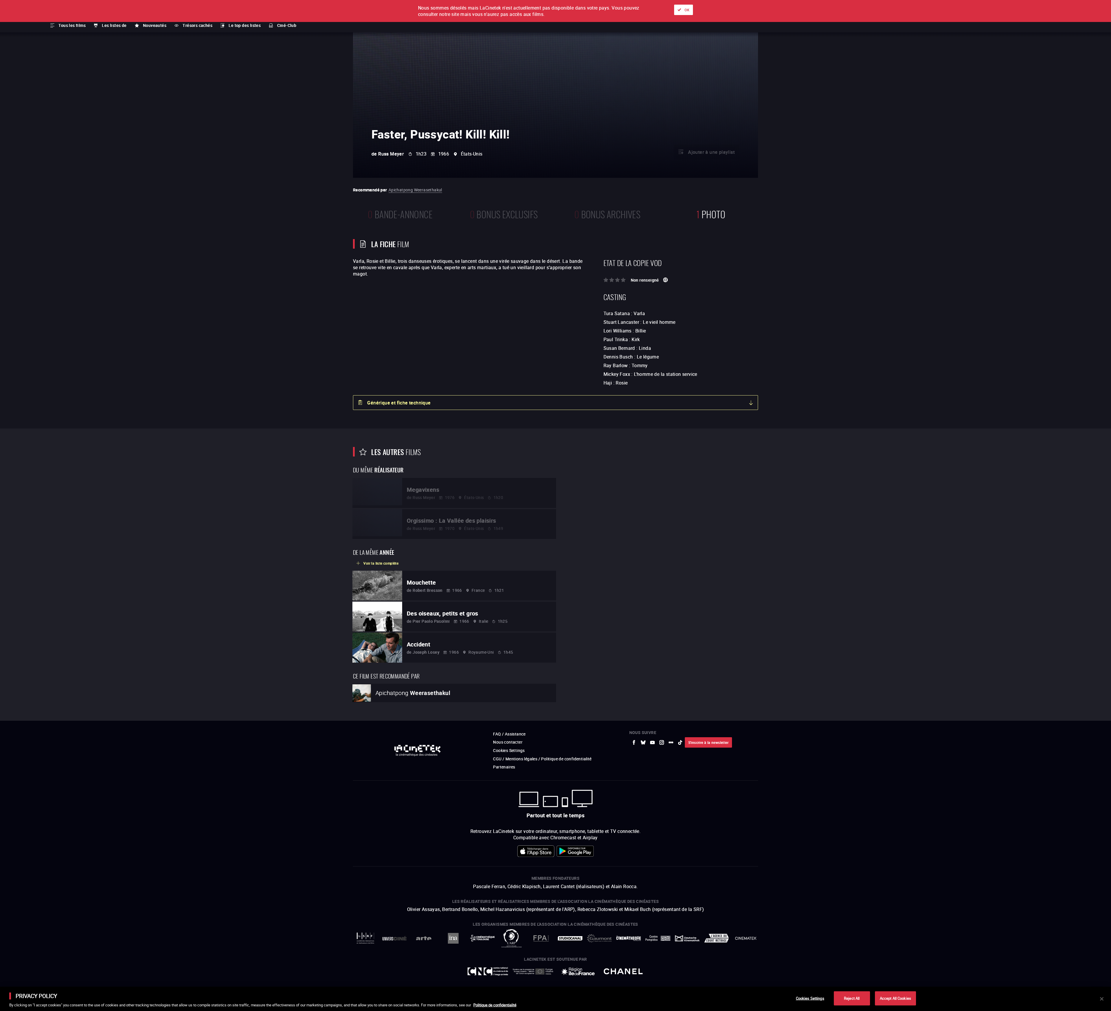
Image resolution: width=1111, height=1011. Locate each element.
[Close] (1101, 998)
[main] (555, 999)
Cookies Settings (810, 998)
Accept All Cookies (895, 998)
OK (687, 10)
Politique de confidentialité (494, 1005)
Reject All (852, 998)
